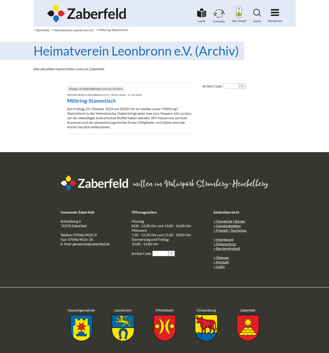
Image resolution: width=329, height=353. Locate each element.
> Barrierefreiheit (226, 248)
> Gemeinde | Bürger (229, 221)
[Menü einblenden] (275, 10)
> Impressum (223, 239)
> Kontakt (221, 262)
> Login (219, 266)
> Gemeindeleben (227, 226)
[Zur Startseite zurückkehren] (86, 6)
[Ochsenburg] (206, 340)
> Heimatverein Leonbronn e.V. (72, 30)
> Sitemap (221, 257)
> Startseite (41, 30)
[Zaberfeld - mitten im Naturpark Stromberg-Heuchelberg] (97, 189)
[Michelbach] (165, 340)
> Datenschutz (224, 244)
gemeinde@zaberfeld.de (91, 244)
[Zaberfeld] (248, 340)
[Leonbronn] (123, 340)
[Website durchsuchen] (257, 15)
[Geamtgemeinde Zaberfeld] (81, 340)
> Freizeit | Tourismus (229, 230)
